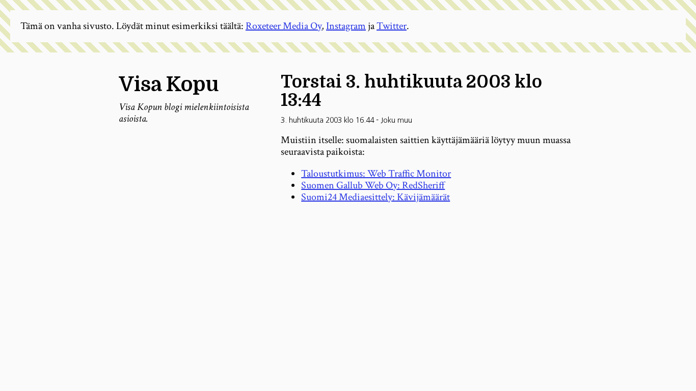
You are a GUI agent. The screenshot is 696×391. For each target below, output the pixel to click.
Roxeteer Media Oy (284, 26)
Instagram (346, 26)
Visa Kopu (169, 84)
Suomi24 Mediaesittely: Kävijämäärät (375, 197)
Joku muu (396, 120)
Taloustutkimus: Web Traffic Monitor (376, 173)
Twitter (392, 26)
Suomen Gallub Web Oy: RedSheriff (373, 185)
